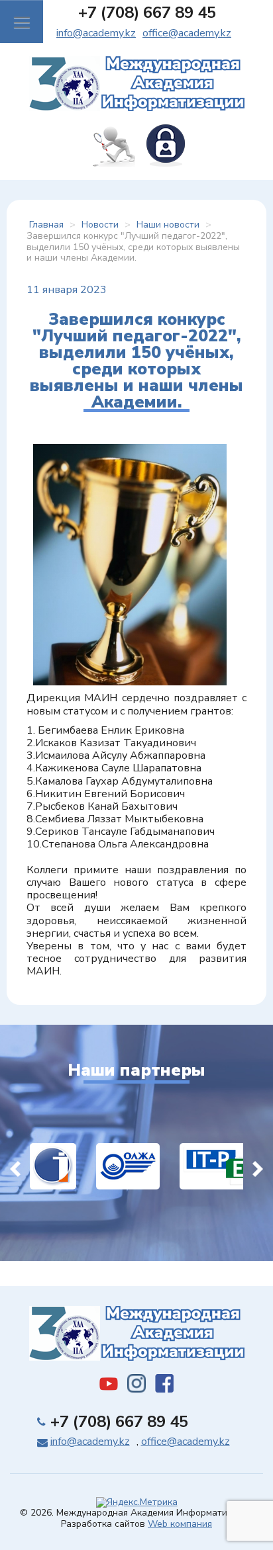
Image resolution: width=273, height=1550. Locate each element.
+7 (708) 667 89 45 (147, 12)
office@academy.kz (186, 33)
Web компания (180, 1524)
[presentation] (15, 1166)
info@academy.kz (96, 33)
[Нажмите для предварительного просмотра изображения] (130, 564)
